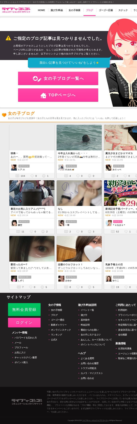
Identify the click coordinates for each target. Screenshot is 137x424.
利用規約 (122, 310)
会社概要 (122, 334)
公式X (54, 339)
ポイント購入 (21, 362)
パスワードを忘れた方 (26, 337)
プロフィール (21, 347)
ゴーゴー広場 (106, 10)
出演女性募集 (124, 348)
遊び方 (84, 315)
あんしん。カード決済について (96, 339)
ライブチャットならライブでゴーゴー (95, 420)
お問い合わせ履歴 (89, 363)
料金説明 (85, 324)
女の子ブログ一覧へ (64, 78)
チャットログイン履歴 (26, 357)
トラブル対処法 (88, 368)
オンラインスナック (61, 329)
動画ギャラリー (58, 324)
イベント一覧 (87, 310)
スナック (123, 10)
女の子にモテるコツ (91, 334)
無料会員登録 (24, 309)
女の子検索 (74, 10)
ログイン (24, 322)
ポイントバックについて (93, 344)
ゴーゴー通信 (57, 319)
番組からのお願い (89, 329)
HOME (41, 10)
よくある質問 (87, 358)
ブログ (89, 10)
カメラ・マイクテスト (92, 373)
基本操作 (85, 319)
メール (18, 342)
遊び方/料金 (57, 10)
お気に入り (20, 352)
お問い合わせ (87, 378)
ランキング (56, 334)
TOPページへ (62, 95)
